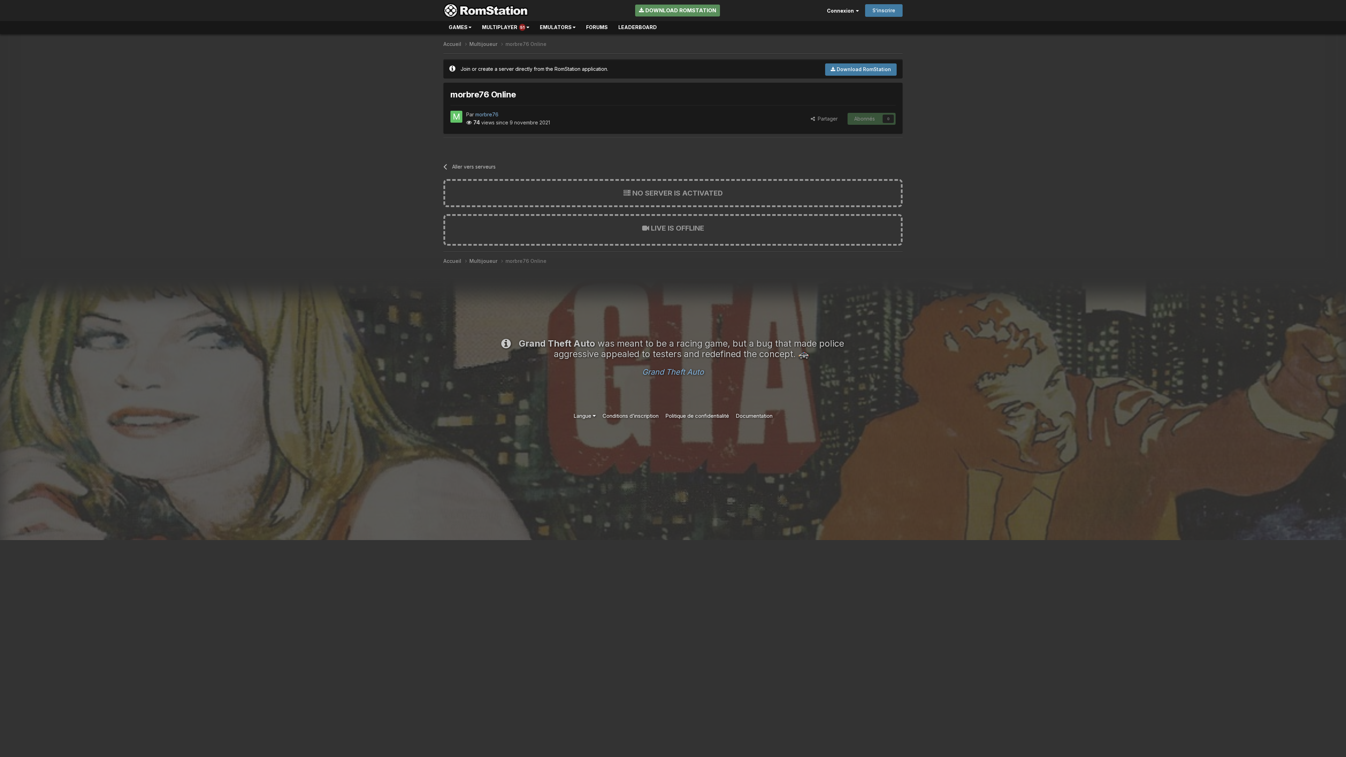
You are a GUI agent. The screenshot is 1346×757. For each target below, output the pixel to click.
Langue (583, 415)
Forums (597, 27)
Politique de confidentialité (697, 415)
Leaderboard (637, 27)
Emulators (556, 27)
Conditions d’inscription (631, 415)
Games (459, 27)
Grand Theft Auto (673, 371)
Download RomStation (680, 10)
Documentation (754, 415)
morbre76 (486, 114)
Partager (826, 119)
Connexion (841, 11)
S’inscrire (883, 10)
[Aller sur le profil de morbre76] (456, 117)
